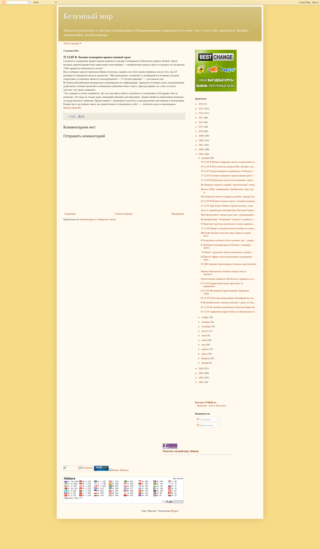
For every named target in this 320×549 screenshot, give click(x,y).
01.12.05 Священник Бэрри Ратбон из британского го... (229, 311)
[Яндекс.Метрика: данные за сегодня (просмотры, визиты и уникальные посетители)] (118, 470)
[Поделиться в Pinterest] (83, 116)
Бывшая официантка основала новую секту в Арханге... (223, 273)
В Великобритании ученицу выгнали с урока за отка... (228, 302)
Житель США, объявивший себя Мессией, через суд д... (227, 191)
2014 (201, 113)
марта (205, 353)
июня (205, 340)
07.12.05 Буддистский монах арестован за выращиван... (222, 285)
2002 (201, 377)
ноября (205, 317)
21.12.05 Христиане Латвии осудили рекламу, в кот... (228, 205)
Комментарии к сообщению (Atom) (98, 219)
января (205, 362)
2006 (201, 149)
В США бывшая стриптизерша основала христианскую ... (228, 265)
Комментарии (206, 425)
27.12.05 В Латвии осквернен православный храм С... (228, 175)
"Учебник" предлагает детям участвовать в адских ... (227, 252)
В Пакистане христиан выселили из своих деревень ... (228, 223)
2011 (201, 126)
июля (204, 335)
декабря (206, 157)
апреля (205, 349)
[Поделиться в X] (76, 116)
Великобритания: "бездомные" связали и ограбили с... (228, 219)
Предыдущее (178, 213)
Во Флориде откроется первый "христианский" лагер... (228, 184)
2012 (201, 122)
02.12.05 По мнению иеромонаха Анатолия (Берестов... (229, 307)
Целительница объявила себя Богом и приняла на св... (228, 278)
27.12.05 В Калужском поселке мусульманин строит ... (228, 180)
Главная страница (123, 213)
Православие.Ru (72, 107)
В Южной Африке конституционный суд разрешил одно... (226, 258)
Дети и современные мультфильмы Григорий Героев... (228, 210)
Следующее (70, 213)
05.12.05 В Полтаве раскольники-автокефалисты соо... (228, 297)
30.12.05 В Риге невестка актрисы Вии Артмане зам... (228, 166)
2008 (201, 140)
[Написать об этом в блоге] (73, 116)
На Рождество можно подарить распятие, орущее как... (228, 196)
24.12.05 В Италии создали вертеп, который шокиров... (229, 201)
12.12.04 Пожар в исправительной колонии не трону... (228, 228)
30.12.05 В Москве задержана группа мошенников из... (229, 161)
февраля (206, 358)
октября (206, 321)
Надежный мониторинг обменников (177, 454)
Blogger (174, 510)
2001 (201, 382)
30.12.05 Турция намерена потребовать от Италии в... (228, 171)
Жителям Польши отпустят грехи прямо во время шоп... (226, 234)
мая (204, 344)
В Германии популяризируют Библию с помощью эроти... (226, 246)
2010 (201, 131)
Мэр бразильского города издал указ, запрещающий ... (228, 214)
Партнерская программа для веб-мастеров (213, 454)
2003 (201, 373)
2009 (201, 135)
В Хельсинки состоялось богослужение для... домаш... (228, 240)
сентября (206, 326)
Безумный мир (88, 15)
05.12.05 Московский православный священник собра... (225, 292)
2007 (201, 144)
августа (206, 330)
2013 (201, 117)
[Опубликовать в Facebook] (80, 116)
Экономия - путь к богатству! (211, 405)
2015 (201, 108)
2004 (201, 368)
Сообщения (205, 419)
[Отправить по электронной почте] (70, 116)
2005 (201, 154)
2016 (201, 103)
